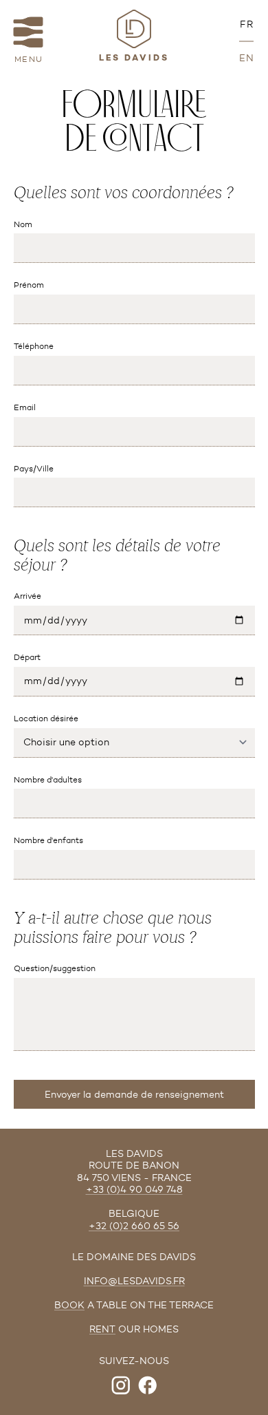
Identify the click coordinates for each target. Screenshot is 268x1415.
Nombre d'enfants (48, 840)
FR (247, 24)
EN (247, 58)
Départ (27, 657)
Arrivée (27, 596)
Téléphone (34, 346)
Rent (102, 1329)
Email (25, 407)
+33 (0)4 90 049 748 (134, 1189)
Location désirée (46, 718)
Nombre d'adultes (48, 779)
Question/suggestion (55, 968)
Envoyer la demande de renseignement (134, 1094)
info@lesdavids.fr (134, 1281)
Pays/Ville (34, 468)
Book (69, 1305)
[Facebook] (148, 1385)
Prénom (29, 284)
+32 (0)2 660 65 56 (134, 1226)
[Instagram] (121, 1385)
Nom (23, 224)
